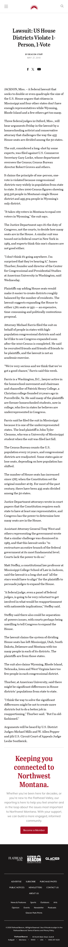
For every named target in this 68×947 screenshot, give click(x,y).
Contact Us (52, 887)
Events (27, 908)
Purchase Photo (48, 882)
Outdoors (44, 902)
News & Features (18, 902)
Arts (55, 902)
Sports (33, 902)
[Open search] (62, 6)
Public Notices (16, 887)
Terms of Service (34, 930)
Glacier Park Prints (34, 913)
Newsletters (35, 887)
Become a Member (34, 830)
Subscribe (31, 882)
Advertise (16, 882)
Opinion (15, 908)
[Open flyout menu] (6, 6)
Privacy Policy (49, 930)
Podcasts (52, 908)
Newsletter (39, 908)
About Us (34, 893)
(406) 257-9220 (54, 940)
